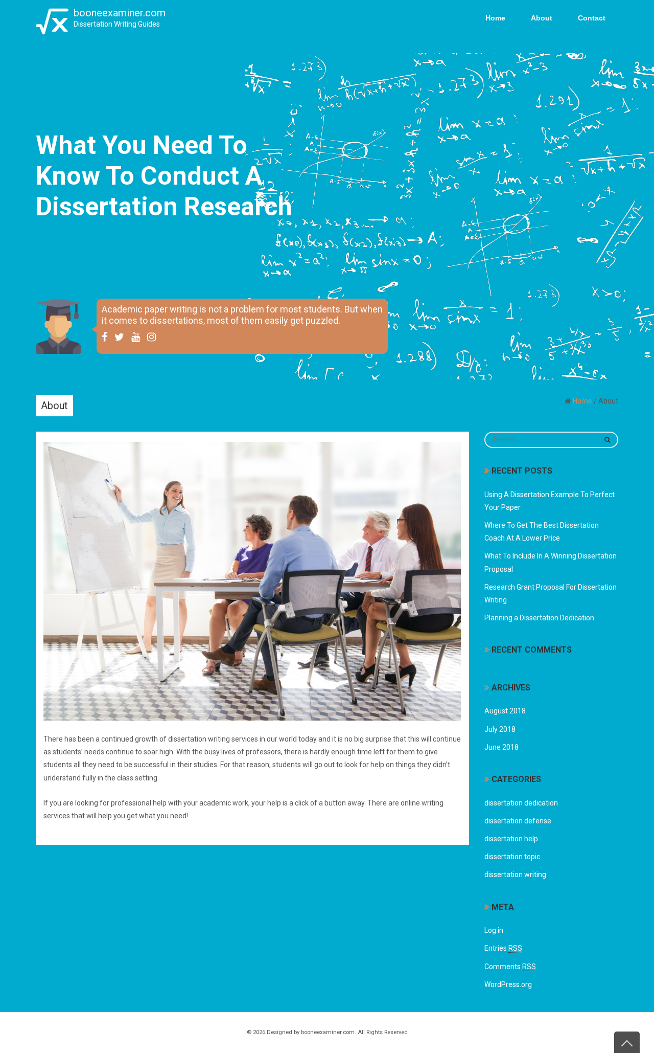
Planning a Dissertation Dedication (539, 618)
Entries (503, 948)
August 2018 (505, 711)
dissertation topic (512, 857)
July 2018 (500, 729)
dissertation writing (515, 874)
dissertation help (511, 839)
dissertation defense (517, 821)
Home (495, 18)
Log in (493, 930)
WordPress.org (508, 984)
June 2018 (501, 747)
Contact (591, 18)
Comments (510, 966)
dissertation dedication (521, 803)
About (541, 18)
